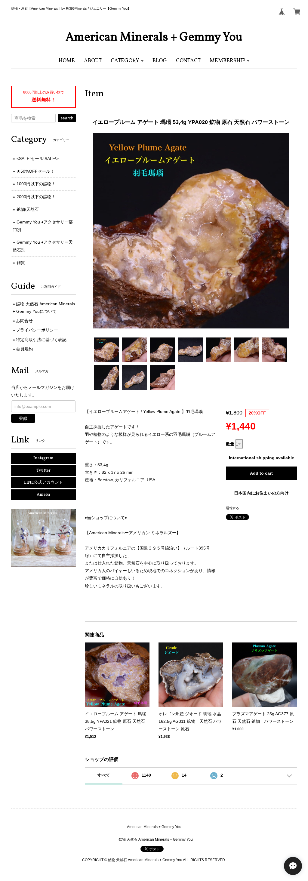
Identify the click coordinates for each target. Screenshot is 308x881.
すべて (103, 775)
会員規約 (24, 349)
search (66, 118)
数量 (230, 444)
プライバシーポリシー (37, 330)
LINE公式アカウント (43, 482)
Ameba (43, 494)
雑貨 (21, 262)
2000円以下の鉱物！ (36, 196)
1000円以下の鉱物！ (36, 183)
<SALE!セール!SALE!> (38, 158)
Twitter (43, 470)
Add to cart (261, 473)
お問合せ (24, 320)
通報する (232, 508)
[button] (127, 61)
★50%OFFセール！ (35, 171)
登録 (23, 418)
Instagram (43, 458)
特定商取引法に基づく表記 (41, 339)
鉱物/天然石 (28, 209)
